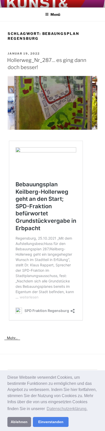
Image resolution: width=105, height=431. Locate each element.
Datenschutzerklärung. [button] (67, 409)
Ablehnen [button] (19, 422)
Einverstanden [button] (50, 422)
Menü (55, 14)
